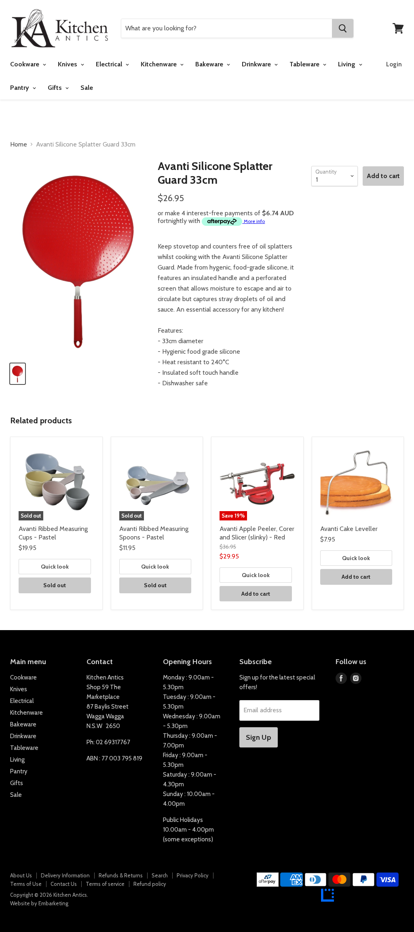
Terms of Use (26, 884)
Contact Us (64, 884)
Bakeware (210, 64)
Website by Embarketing (39, 903)
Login (394, 64)
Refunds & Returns (121, 875)
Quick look (55, 566)
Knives (68, 64)
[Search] (342, 28)
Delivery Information (65, 875)
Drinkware (257, 64)
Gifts (55, 87)
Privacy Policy (193, 875)
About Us (21, 875)
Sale (86, 87)
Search (160, 875)
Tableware (305, 64)
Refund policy (149, 884)
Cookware (25, 64)
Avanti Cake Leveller (349, 529)
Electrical (110, 64)
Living (347, 64)
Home (18, 144)
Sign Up (258, 737)
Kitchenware (159, 64)
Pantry (20, 87)
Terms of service (105, 884)
